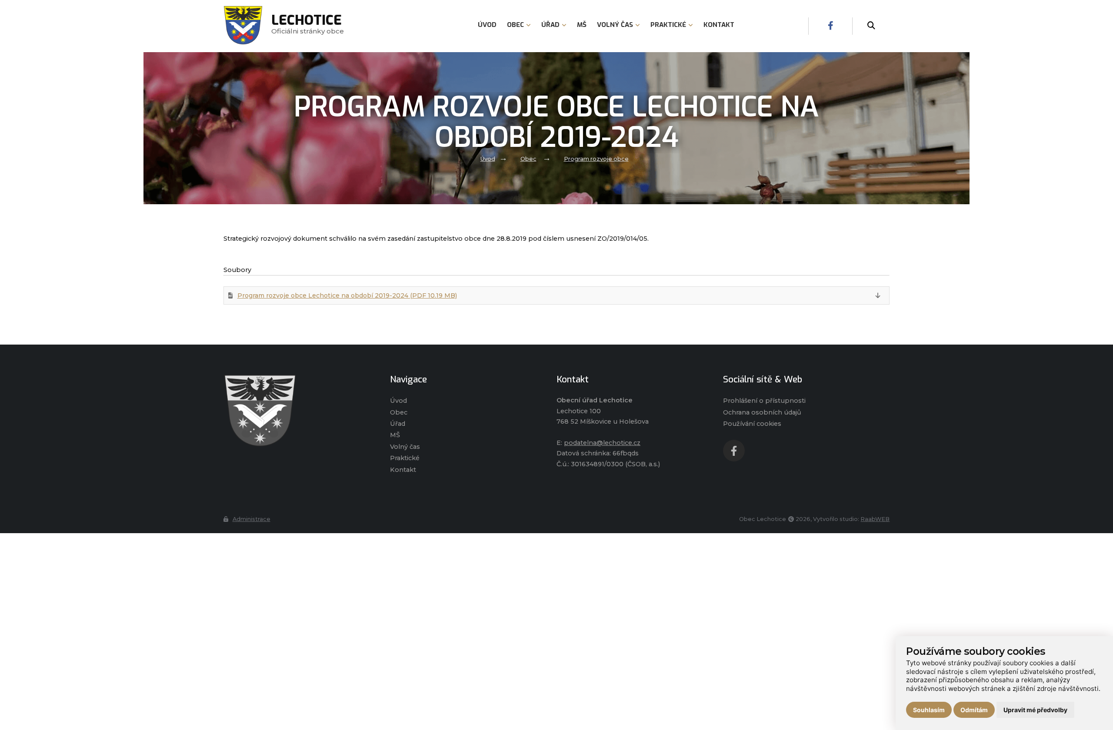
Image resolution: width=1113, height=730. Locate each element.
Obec (528, 159)
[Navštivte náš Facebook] (830, 26)
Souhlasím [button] (929, 709)
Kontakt (403, 470)
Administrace (251, 519)
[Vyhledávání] (871, 26)
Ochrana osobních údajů (762, 412)
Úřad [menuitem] (550, 24)
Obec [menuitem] (515, 24)
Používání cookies (752, 424)
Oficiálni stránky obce (307, 26)
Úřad (397, 424)
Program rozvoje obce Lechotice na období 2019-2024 (347, 295)
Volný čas (405, 447)
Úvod (487, 159)
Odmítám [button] (974, 709)
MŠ (395, 435)
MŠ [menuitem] (581, 24)
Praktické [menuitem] (668, 24)
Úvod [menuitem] (487, 24)
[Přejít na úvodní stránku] (298, 410)
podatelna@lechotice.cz (602, 443)
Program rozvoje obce (596, 159)
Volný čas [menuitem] (615, 24)
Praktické (405, 458)
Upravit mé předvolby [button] (1035, 709)
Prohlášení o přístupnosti (764, 401)
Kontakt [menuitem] (718, 24)
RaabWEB (875, 519)
